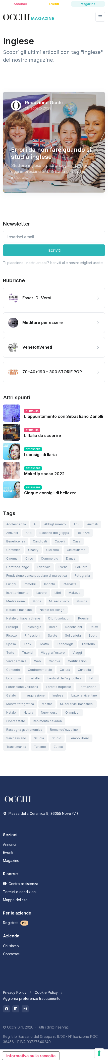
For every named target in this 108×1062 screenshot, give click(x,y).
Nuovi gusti (49, 712)
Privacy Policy (14, 992)
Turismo (40, 747)
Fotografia (82, 575)
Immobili (30, 584)
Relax (94, 627)
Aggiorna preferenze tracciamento (32, 998)
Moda (37, 601)
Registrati (15, 923)
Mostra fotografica (20, 704)
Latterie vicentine (84, 695)
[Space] (18, 798)
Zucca (58, 747)
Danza (70, 558)
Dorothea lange (17, 567)
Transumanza (16, 747)
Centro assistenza (23, 884)
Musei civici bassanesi (76, 704)
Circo (29, 558)
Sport (93, 635)
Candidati (40, 541)
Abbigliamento (55, 524)
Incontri (49, 584)
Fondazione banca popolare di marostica (36, 575)
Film (92, 678)
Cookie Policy (46, 992)
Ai (35, 524)
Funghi (11, 584)
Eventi (63, 567)
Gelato (11, 695)
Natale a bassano (19, 610)
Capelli (60, 541)
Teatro (44, 644)
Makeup (75, 593)
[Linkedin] (15, 1008)
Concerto (13, 670)
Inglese (58, 695)
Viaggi (77, 652)
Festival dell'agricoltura (64, 678)
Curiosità (84, 670)
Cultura (65, 670)
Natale (11, 712)
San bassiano (16, 738)
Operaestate (15, 721)
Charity (33, 550)
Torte (10, 652)
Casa (76, 541)
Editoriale (44, 567)
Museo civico (59, 601)
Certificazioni (77, 661)
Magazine (11, 860)
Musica (82, 601)
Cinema (12, 558)
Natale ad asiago (52, 610)
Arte (29, 533)
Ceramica (13, 550)
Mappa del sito (15, 900)
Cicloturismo (76, 550)
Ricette (11, 635)
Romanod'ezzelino (64, 729)
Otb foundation (59, 618)
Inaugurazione (34, 695)
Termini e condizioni (19, 892)
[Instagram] (25, 1008)
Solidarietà (73, 635)
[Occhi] (28, 17)
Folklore (81, 567)
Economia (13, 678)
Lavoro (41, 593)
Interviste (70, 584)
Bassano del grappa (54, 533)
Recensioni (73, 627)
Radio (53, 627)
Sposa (11, 644)
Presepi (12, 627)
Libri (58, 593)
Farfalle (34, 678)
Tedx (27, 644)
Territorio (88, 644)
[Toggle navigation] (100, 17)
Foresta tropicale (58, 687)
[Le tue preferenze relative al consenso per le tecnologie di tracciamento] (99, 1053)
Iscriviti (54, 250)
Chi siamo (11, 946)
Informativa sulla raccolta (31, 1055)
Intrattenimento (17, 593)
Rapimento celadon (47, 721)
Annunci (12, 533)
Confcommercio (40, 670)
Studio (56, 738)
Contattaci (11, 954)
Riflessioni (32, 635)
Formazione (87, 687)
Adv (76, 524)
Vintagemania (16, 661)
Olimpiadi (72, 712)
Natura (28, 712)
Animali (92, 524)
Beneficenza (15, 541)
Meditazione (15, 601)
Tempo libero (79, 738)
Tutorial (27, 652)
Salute (52, 635)
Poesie (83, 618)
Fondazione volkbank (22, 687)
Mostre (47, 704)
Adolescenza (16, 524)
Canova (54, 661)
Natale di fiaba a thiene (23, 618)
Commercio (49, 558)
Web (37, 661)
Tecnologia (65, 644)
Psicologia (33, 627)
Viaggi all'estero (53, 652)
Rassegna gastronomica (24, 729)
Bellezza (83, 533)
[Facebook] (6, 1008)
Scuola (39, 738)
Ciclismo (52, 550)
